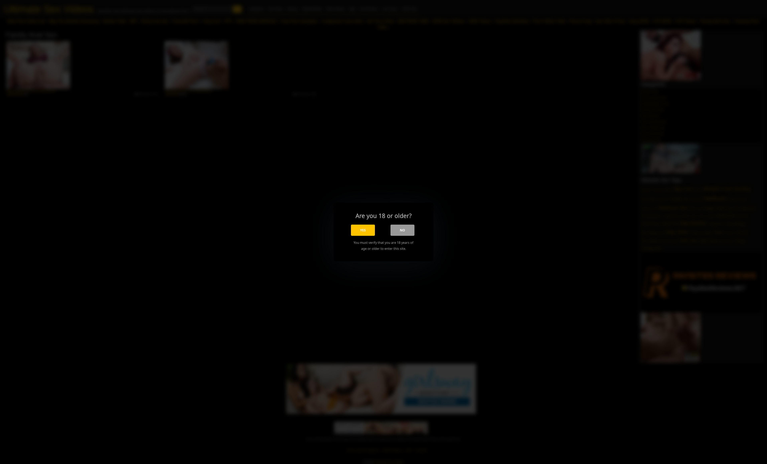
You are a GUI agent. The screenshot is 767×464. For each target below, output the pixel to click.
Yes (363, 230)
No (402, 230)
